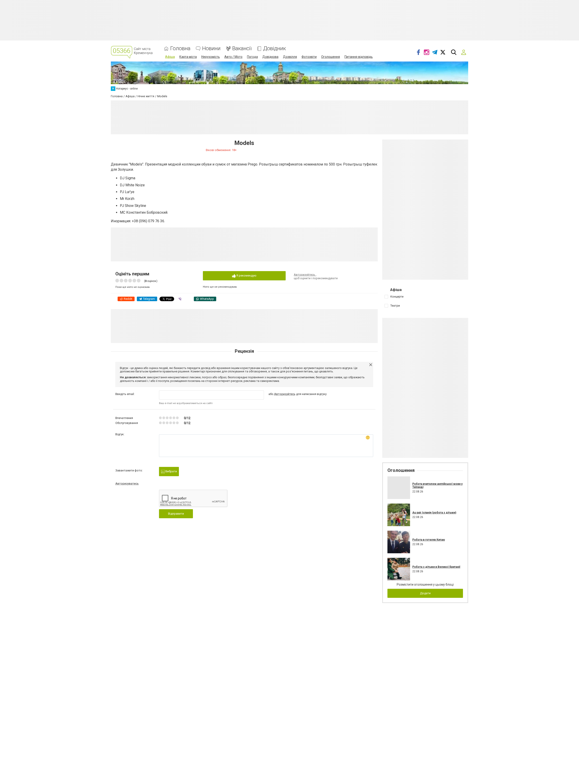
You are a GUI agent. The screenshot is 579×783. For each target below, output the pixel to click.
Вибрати (171, 471)
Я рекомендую (246, 275)
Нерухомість (210, 57)
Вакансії (242, 48)
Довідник (274, 48)
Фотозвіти (309, 57)
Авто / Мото (233, 57)
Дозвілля (290, 57)
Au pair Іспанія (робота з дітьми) (434, 512)
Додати (425, 593)
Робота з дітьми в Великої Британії (436, 566)
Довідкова (270, 57)
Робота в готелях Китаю (428, 539)
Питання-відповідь (358, 57)
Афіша (170, 57)
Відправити (176, 513)
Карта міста (188, 57)
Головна (180, 48)
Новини (211, 48)
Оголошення (330, 57)
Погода (252, 57)
